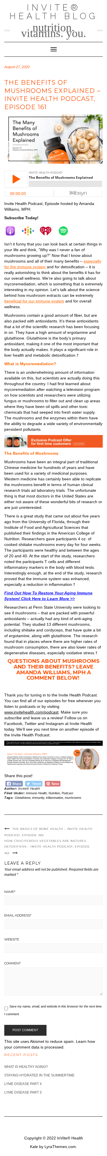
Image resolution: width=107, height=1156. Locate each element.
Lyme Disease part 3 (23, 1092)
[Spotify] (66, 230)
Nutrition (54, 793)
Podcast (67, 793)
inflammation (54, 797)
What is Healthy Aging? (26, 1067)
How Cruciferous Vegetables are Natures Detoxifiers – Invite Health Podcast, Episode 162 (47, 847)
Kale (34, 1146)
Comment (12, 963)
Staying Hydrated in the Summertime (39, 1075)
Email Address (17, 915)
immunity (38, 797)
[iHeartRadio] (48, 230)
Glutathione (23, 797)
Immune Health (36, 793)
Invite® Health (29, 788)
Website (11, 939)
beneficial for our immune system (34, 301)
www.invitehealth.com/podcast (31, 712)
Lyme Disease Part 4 (23, 1084)
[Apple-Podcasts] (13, 230)
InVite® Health (70, 1138)
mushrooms (73, 797)
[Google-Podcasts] (31, 230)
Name (9, 892)
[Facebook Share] (14, 783)
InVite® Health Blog (53, 12)
